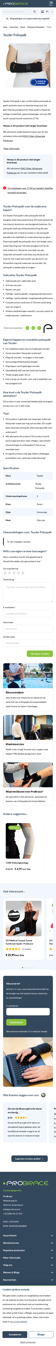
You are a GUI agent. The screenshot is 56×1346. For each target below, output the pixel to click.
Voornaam (8, 622)
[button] (6, 849)
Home (5, 27)
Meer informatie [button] (11, 1257)
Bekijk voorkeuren (28, 1342)
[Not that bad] (10, 572)
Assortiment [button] (9, 1235)
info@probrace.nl (11, 1209)
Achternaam (9, 636)
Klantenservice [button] (11, 1242)
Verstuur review (40, 653)
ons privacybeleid (18, 1321)
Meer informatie (11, 148)
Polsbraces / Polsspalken (35, 27)
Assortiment (14, 27)
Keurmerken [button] (9, 1279)
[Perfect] (23, 572)
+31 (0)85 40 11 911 (12, 1213)
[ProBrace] (15, 4)
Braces (23, 27)
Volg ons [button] (7, 1265)
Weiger (41, 1334)
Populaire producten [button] (14, 1250)
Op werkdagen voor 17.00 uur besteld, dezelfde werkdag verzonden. (30, 190)
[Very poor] (5, 572)
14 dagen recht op (29, 19)
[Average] (14, 572)
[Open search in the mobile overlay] (20, 12)
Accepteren (15, 1334)
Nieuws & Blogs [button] (11, 1272)
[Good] (18, 572)
